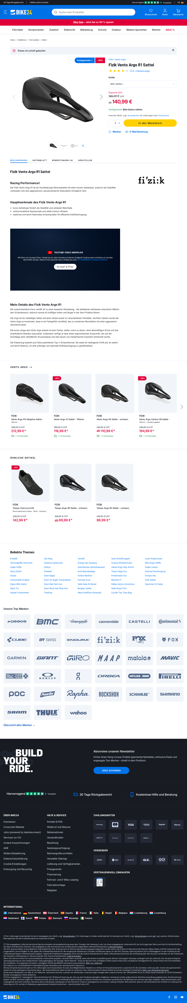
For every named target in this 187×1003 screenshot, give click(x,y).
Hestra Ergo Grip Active (122, 567)
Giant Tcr (14, 588)
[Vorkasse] (115, 838)
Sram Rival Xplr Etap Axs (56, 588)
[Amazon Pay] (100, 838)
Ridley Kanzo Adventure (122, 584)
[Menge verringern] (111, 123)
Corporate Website (14, 826)
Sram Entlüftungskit (120, 558)
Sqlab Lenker (151, 567)
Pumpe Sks (150, 575)
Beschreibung (18, 160)
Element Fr (116, 580)
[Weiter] (101, 97)
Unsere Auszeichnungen (17, 842)
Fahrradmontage (56, 884)
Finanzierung (54, 874)
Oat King (48, 558)
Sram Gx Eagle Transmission (57, 580)
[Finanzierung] (131, 838)
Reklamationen (55, 832)
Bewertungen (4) (62, 160)
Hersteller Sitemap (57, 858)
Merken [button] (117, 132)
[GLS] (146, 860)
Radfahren (22, 40)
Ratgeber (52, 890)
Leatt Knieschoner (153, 558)
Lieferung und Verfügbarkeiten (63, 863)
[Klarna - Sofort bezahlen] (177, 825)
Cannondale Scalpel (19, 580)
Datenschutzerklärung (15, 858)
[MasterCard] (115, 825)
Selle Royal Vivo (119, 588)
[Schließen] (173, 50)
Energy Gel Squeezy (87, 563)
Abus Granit (15, 571)
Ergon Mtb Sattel (18, 584)
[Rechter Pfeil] (47, 483)
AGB (6, 848)
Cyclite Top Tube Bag (121, 592)
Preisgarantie (54, 869)
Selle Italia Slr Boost (87, 584)
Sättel (44, 40)
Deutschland (163, 115)
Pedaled (48, 571)
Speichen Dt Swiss (154, 584)
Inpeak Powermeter (19, 592)
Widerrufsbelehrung (14, 853)
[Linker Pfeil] (14, 483)
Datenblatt (40, 160)
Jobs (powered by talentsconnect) (22, 832)
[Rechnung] (100, 825)
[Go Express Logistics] (162, 860)
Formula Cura (84, 580)
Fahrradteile (34, 40)
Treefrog (48, 592)
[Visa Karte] (131, 825)
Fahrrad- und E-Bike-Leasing (62, 879)
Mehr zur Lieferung (94, 963)
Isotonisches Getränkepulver (91, 567)
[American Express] (146, 825)
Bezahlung (52, 842)
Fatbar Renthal (85, 575)
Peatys (47, 567)
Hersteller (85, 160)
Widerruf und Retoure (58, 826)
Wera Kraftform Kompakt (89, 592)
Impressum (9, 821)
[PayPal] (162, 825)
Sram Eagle (49, 575)
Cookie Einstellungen (15, 863)
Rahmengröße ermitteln (59, 853)
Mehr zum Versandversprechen (156, 970)
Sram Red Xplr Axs (53, 584)
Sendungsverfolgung (58, 848)
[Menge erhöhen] (119, 123)
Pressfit (13, 558)
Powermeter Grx (119, 575)
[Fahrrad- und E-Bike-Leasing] (146, 838)
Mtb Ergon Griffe (153, 563)
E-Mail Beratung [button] (139, 132)
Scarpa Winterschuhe (121, 563)
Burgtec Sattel (84, 588)
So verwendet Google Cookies (92, 260)
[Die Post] (131, 860)
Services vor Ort (12, 837)
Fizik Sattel (150, 580)
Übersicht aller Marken (18, 725)
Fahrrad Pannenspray (155, 571)
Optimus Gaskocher (53, 563)
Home (12, 40)
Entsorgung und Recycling (18, 869)
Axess (13, 575)
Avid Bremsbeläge (86, 571)
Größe (112, 77)
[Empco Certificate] (100, 882)
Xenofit (81, 558)
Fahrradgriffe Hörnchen (21, 563)
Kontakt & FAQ (54, 821)
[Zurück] (14, 97)
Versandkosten (55, 837)
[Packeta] (177, 860)
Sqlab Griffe (15, 567)
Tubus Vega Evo (119, 571)
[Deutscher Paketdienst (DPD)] (115, 860)
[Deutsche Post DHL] (100, 860)
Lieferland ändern (115, 947)
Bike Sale (78, 22)
